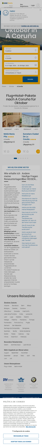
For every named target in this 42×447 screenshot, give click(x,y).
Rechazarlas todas (21, 436)
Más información (31, 427)
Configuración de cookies (21, 431)
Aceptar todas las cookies (21, 441)
